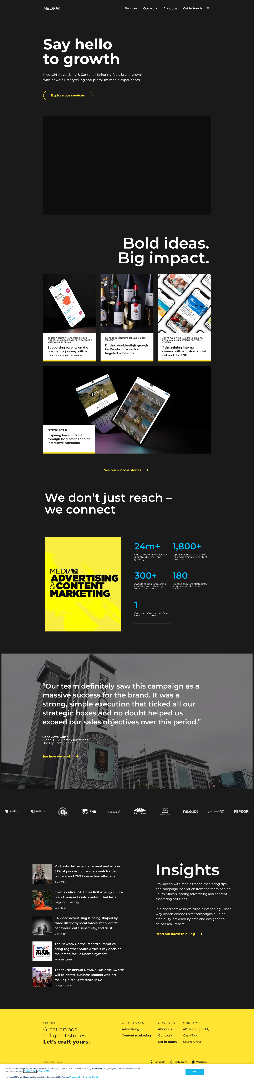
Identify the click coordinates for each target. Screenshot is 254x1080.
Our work (150, 8)
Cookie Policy (30, 1071)
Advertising (130, 1029)
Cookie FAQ (44, 1071)
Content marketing (136, 1035)
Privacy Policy (75, 1077)
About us (170, 8)
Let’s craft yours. (66, 1041)
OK (194, 1072)
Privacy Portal (91, 1077)
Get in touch (192, 8)
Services (131, 8)
